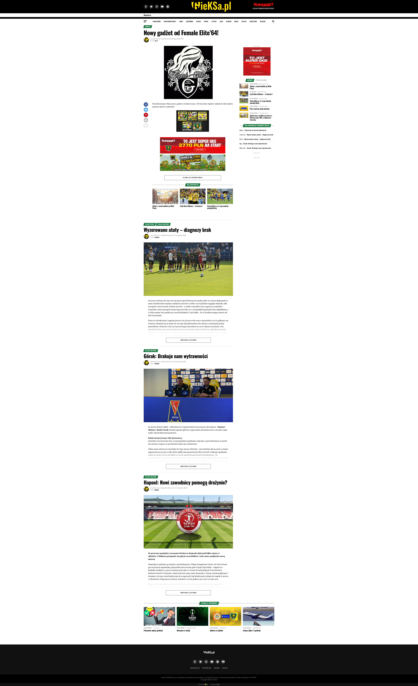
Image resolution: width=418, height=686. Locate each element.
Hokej (181, 21)
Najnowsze (147, 15)
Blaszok (262, 21)
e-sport (214, 21)
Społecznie (253, 21)
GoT (156, 41)
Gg (240, 144)
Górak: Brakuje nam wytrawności (255, 144)
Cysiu (213, 684)
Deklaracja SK (195, 668)
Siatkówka (189, 21)
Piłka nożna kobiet (170, 21)
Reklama (216, 668)
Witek (157, 490)
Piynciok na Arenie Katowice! (255, 130)
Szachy (198, 21)
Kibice (236, 21)
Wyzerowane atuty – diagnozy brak (260, 135)
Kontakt (225, 668)
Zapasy (206, 21)
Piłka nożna (157, 21)
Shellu (157, 237)
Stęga (218, 684)
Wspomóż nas (206, 668)
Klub (221, 21)
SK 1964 (243, 21)
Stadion (228, 21)
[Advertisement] (257, 172)
